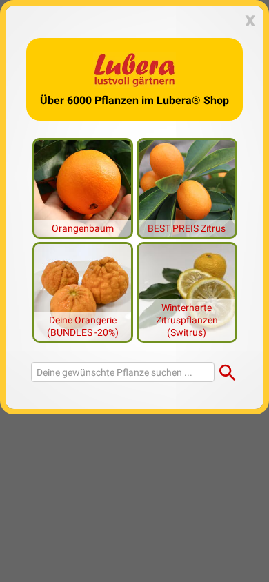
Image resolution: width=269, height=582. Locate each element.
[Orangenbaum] (82, 186)
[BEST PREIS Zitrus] (187, 186)
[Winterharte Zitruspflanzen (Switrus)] (187, 291)
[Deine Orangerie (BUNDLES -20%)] (82, 291)
